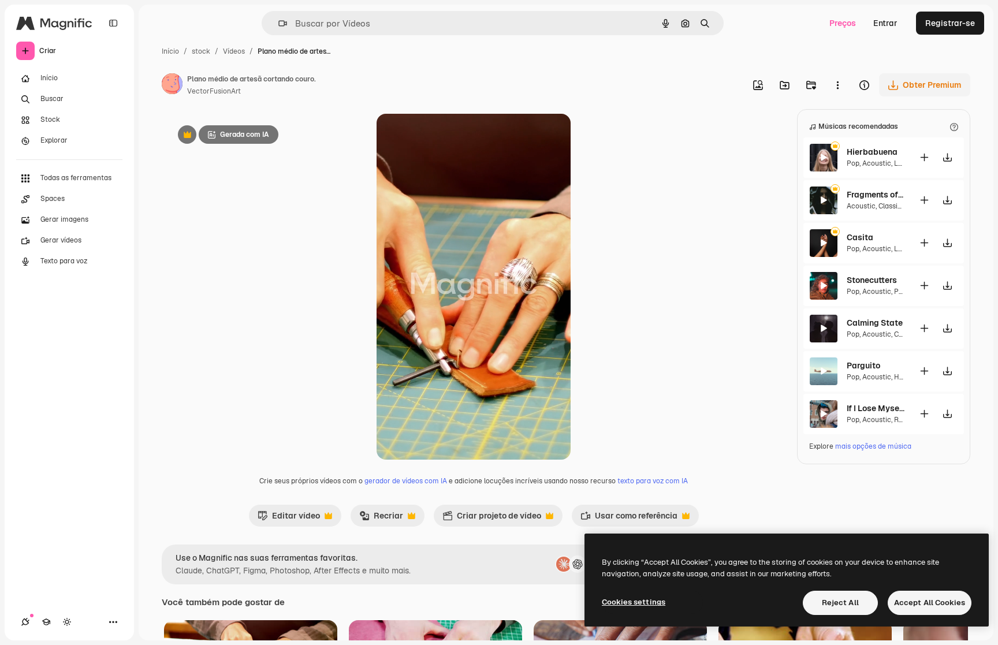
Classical (892, 206)
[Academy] (46, 622)
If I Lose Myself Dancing (875, 408)
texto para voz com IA (652, 481)
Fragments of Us (875, 194)
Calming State (875, 323)
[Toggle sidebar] (113, 23)
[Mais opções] (837, 84)
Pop (853, 163)
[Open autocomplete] (278, 23)
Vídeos (234, 51)
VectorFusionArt (214, 91)
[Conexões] (25, 622)
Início (170, 51)
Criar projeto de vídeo (491, 518)
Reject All (840, 602)
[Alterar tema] (67, 622)
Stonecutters (872, 280)
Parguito (863, 365)
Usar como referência (628, 518)
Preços (842, 23)
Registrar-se (950, 23)
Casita (860, 237)
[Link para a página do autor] (172, 85)
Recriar (381, 518)
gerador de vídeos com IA (405, 481)
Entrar (885, 23)
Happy (904, 377)
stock (201, 51)
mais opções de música (873, 446)
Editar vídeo (289, 518)
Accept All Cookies (929, 602)
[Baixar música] (947, 157)
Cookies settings (633, 602)
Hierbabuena (872, 152)
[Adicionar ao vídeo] (924, 157)
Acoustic (876, 163)
